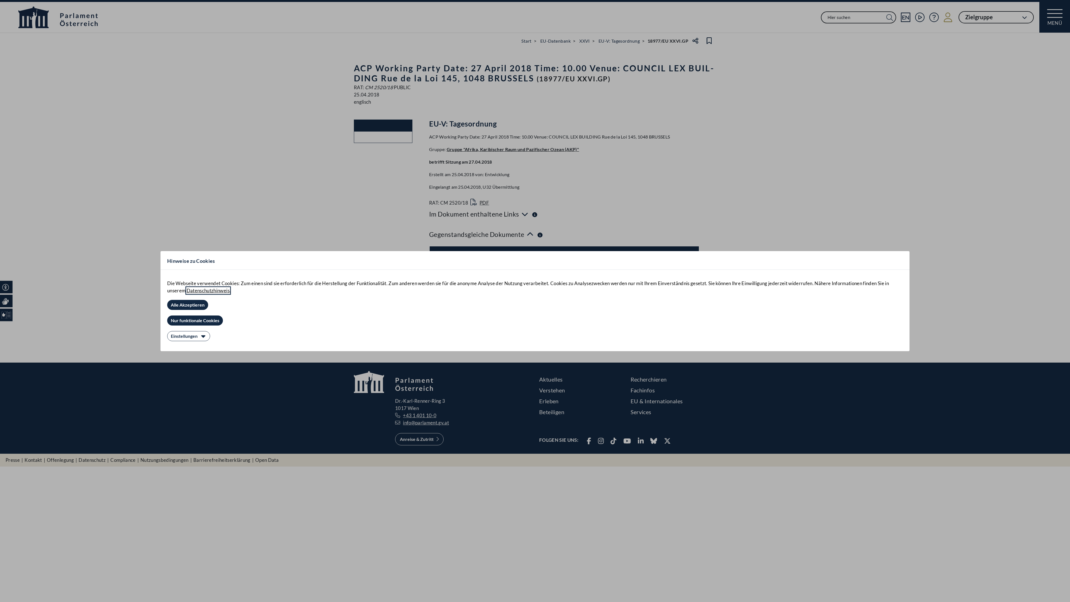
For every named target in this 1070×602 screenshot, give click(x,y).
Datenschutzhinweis (208, 290)
